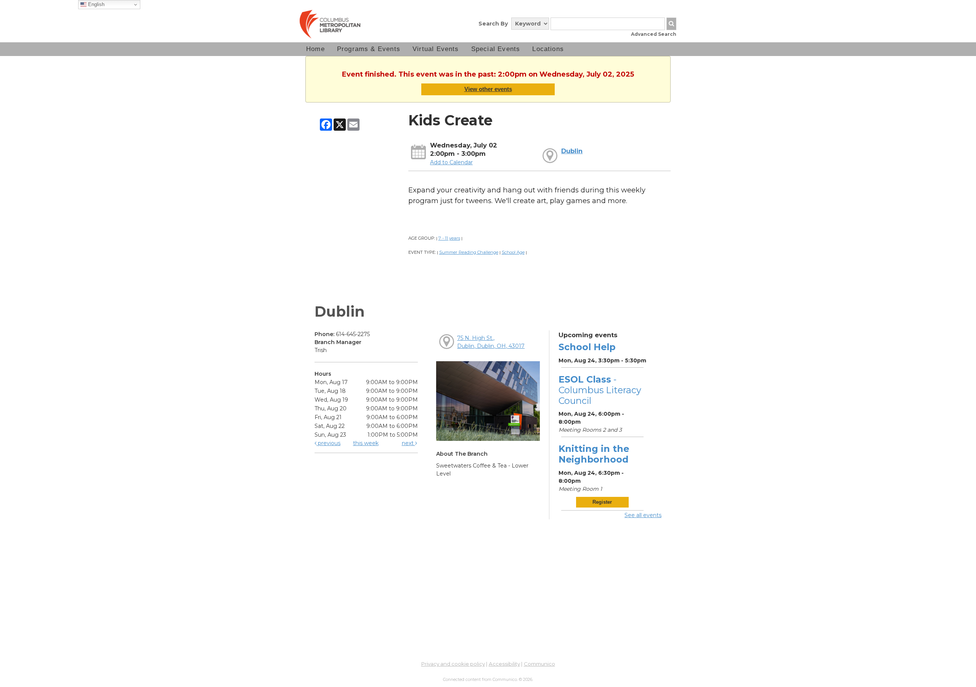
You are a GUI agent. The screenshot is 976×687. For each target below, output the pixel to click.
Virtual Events (436, 49)
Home (315, 49)
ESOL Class (600, 390)
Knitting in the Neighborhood (594, 454)
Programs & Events (368, 49)
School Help (587, 346)
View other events (488, 89)
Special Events (495, 49)
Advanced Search (653, 34)
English (95, 4)
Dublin (572, 151)
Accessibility (504, 664)
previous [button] (328, 443)
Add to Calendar (451, 162)
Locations (548, 49)
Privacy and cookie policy (453, 664)
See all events (642, 515)
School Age (513, 252)
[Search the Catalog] (671, 24)
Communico (539, 664)
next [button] (408, 443)
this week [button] (366, 443)
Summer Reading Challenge (468, 252)
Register (602, 502)
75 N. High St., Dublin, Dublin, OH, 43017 (491, 342)
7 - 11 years (449, 238)
